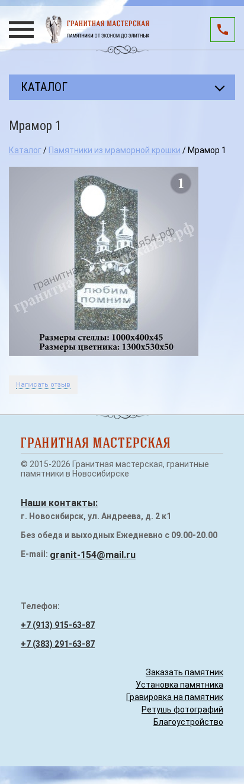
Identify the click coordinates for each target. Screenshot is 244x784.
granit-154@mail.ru (93, 555)
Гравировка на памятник (174, 697)
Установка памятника (179, 684)
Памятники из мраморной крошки (115, 150)
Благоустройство (188, 722)
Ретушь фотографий (182, 709)
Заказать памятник (184, 672)
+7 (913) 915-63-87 (58, 625)
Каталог (25, 150)
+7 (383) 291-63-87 (58, 644)
